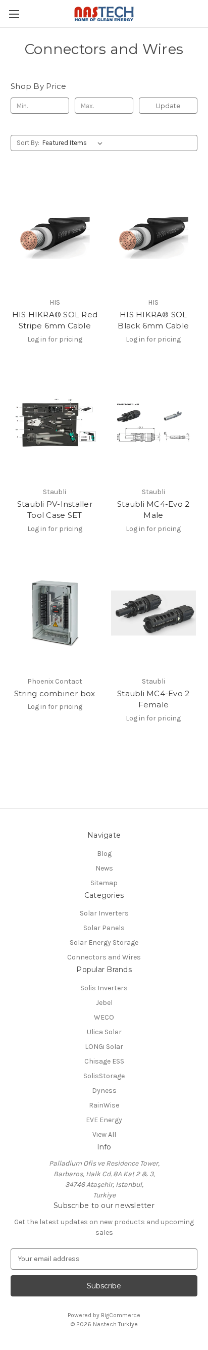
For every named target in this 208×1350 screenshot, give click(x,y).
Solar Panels (104, 928)
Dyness (104, 1090)
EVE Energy (104, 1120)
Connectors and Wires (104, 957)
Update (168, 106)
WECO (104, 1017)
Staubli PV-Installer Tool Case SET (54, 509)
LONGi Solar (104, 1046)
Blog (104, 853)
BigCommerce (120, 1315)
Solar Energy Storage (104, 942)
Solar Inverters (104, 913)
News (104, 868)
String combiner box (54, 693)
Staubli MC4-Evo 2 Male (153, 509)
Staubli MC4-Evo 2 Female (153, 699)
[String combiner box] (54, 613)
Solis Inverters (104, 988)
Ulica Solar (104, 1032)
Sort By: (28, 143)
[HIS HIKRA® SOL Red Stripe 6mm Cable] (54, 233)
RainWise (104, 1105)
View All (104, 1134)
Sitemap (104, 883)
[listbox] (74, 143)
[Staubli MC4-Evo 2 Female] (153, 613)
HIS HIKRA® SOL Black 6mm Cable (153, 320)
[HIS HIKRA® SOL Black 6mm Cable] (153, 233)
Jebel (104, 1002)
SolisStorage (104, 1076)
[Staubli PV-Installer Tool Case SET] (54, 423)
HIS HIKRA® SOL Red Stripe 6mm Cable (55, 320)
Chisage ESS (104, 1061)
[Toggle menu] (14, 14)
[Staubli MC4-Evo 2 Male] (153, 423)
